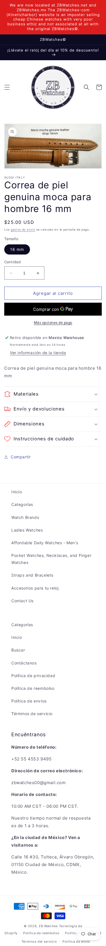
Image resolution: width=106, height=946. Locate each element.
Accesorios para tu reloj (35, 588)
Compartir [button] (21, 456)
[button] (7, 87)
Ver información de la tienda (38, 352)
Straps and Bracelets (32, 575)
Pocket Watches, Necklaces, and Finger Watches (51, 559)
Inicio (16, 491)
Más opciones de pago (53, 322)
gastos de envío (23, 229)
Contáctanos (24, 663)
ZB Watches (48, 926)
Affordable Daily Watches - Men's (44, 542)
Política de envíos (29, 701)
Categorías (22, 504)
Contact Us (22, 600)
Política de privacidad (33, 675)
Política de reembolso (33, 688)
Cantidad (12, 262)
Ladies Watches (27, 530)
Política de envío (76, 941)
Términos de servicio (32, 713)
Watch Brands (25, 517)
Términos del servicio (39, 941)
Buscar (18, 650)
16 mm (17, 249)
